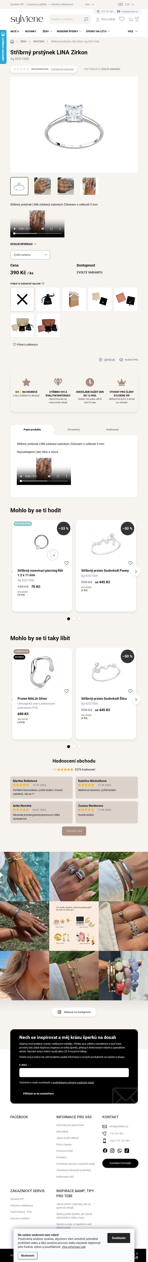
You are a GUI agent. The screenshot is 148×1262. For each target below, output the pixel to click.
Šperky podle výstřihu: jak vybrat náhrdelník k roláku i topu (74, 1216)
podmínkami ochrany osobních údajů (73, 1082)
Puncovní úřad (64, 1150)
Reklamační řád (65, 1176)
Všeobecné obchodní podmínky (73, 1170)
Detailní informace (21, 244)
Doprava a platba (37, 4)
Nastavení (27, 1255)
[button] (68, 618)
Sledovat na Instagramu (77, 1012)
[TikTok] (126, 1150)
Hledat (86, 19)
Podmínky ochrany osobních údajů (75, 1163)
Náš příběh (62, 1131)
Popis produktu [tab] (32, 429)
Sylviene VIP (17, 4)
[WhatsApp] (119, 1150)
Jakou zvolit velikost (67, 1138)
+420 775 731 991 (120, 1140)
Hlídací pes (131, 360)
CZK (127, 4)
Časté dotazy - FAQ (21, 1211)
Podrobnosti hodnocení (62, 69)
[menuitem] (16, 31)
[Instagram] (112, 1150)
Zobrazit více (74, 831)
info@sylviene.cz (119, 1126)
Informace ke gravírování (70, 1125)
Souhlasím (119, 1238)
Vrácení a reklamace (61, 4)
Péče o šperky (64, 1144)
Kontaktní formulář (120, 1163)
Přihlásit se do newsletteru (38, 1093)
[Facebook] (105, 1150)
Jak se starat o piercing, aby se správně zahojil (73, 1206)
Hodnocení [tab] (112, 429)
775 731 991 (117, 1133)
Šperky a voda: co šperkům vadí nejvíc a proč (73, 1226)
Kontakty (61, 1157)
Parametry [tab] (74, 429)
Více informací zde (73, 1247)
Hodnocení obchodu (74, 761)
